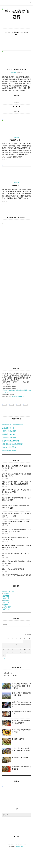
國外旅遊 (6, 596)
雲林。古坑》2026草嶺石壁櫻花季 (13, 569)
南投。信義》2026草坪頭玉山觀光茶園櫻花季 (16, 575)
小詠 (17, 111)
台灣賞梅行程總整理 (9, 438)
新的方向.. (16, 185)
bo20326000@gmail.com (18, 396)
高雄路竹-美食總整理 (9, 450)
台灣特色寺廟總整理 (9, 431)
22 (25, 650)
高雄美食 (6, 598)
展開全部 (5, 591)
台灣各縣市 (7, 607)
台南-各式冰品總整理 (9, 447)
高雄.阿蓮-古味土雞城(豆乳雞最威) (21, 712)
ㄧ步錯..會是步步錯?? (16, 69)
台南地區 (6, 605)
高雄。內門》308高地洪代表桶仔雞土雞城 (21, 694)
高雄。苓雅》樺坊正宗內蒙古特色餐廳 (21, 731)
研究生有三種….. (16, 140)
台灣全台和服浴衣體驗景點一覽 (12, 425)
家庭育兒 (6, 594)
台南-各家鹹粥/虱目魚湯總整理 (12, 444)
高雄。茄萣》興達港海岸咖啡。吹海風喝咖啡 (21, 722)
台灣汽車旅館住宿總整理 (10, 441)
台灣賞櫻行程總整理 (9, 434)
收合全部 (11, 591)
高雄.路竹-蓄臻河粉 (18, 739)
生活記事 (13, 72)
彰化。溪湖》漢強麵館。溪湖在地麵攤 (21, 768)
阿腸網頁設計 (20, 846)
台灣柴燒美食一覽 (8, 428)
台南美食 (6, 602)
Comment (16, 102)
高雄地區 (6, 600)
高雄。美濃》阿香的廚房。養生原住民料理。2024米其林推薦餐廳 (21, 686)
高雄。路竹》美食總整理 (20, 757)
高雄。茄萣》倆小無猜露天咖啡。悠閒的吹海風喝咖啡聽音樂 (21, 704)
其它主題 (6, 609)
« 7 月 (4, 658)
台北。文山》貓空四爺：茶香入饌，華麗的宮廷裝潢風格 (21, 749)
